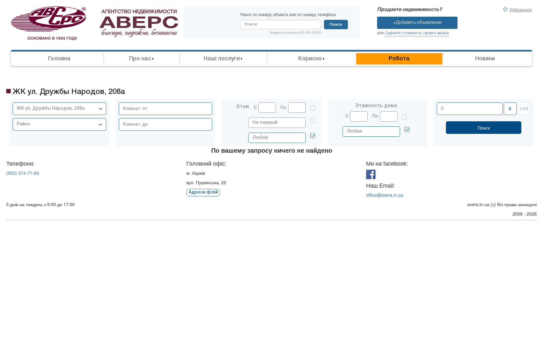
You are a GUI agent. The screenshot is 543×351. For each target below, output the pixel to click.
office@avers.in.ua (384, 195)
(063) (22, 173)
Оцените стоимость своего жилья (417, 33)
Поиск (335, 24)
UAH (524, 109)
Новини (485, 58)
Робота (399, 58)
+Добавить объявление (417, 22)
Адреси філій (203, 192)
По (283, 108)
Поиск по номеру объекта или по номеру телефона (288, 15)
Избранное (520, 9)
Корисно (310, 58)
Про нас (140, 58)
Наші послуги (222, 58)
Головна (59, 58)
